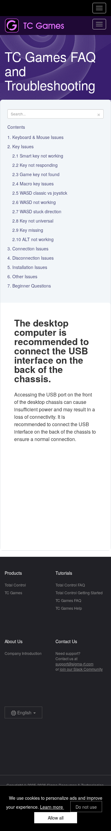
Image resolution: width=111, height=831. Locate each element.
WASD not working (38, 202)
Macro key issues (37, 183)
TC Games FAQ (68, 600)
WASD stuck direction (40, 211)
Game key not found (40, 174)
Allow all (56, 818)
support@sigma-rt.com (74, 663)
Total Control (15, 584)
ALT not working (38, 239)
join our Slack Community (81, 669)
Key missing (31, 230)
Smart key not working (41, 156)
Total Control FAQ (70, 584)
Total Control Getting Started (79, 592)
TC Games (13, 592)
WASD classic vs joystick (43, 193)
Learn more (52, 807)
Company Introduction (23, 653)
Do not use (86, 807)
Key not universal (36, 221)
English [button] (24, 712)
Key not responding (39, 165)
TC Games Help (69, 608)
